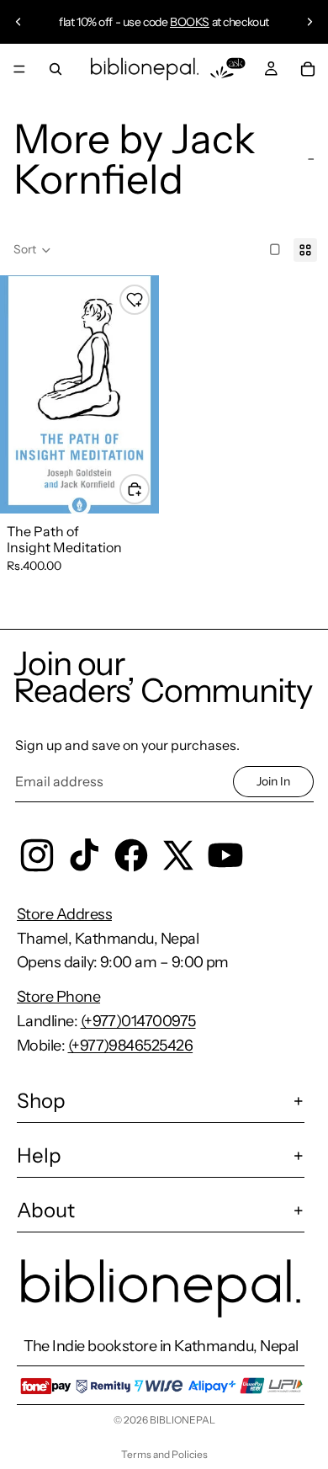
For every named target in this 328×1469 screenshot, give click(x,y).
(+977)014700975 (138, 1021)
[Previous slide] (18, 21)
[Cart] (307, 69)
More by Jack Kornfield (134, 159)
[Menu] (19, 69)
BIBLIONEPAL (182, 1419)
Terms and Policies (164, 1454)
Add (149, 488)
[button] (32, 250)
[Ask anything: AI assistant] (228, 69)
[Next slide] (309, 21)
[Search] (55, 69)
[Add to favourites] (134, 300)
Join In (273, 781)
